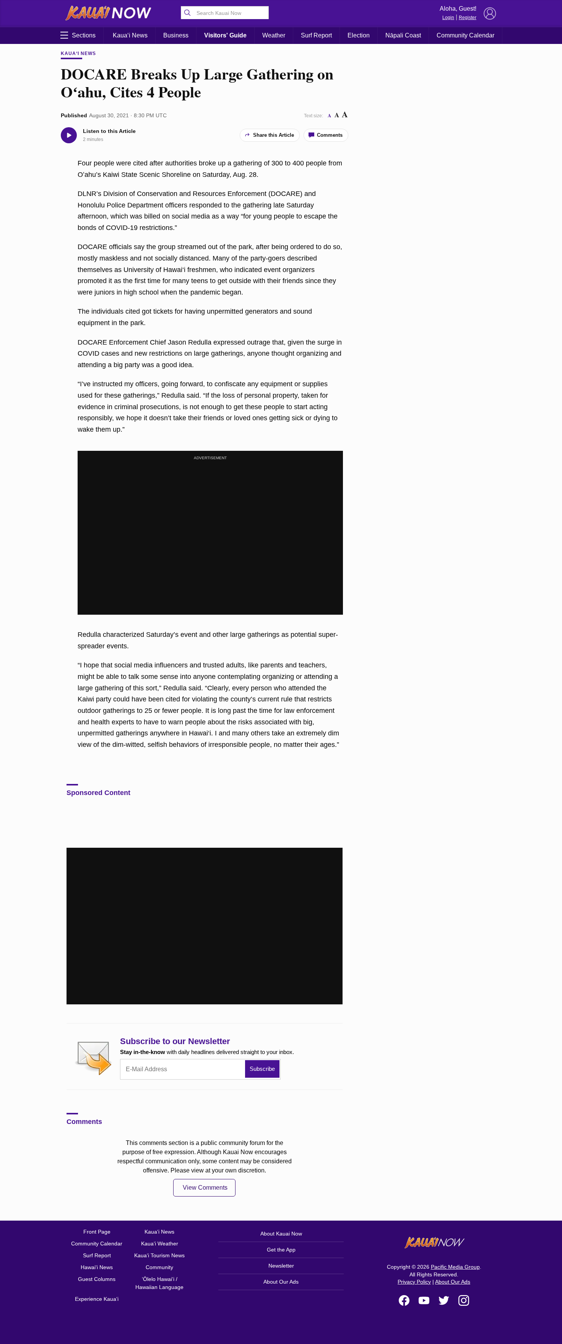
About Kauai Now (281, 1234)
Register (467, 17)
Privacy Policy (414, 1282)
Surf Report (316, 35)
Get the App (281, 1250)
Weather (273, 35)
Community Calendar (465, 35)
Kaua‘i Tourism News (159, 1255)
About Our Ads (281, 1282)
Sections (84, 35)
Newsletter (281, 1266)
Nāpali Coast (403, 35)
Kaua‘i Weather (159, 1243)
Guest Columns (96, 1279)
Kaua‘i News (130, 35)
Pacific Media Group (455, 1267)
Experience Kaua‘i (97, 1299)
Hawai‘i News (97, 1267)
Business (175, 35)
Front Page (96, 1232)
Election (359, 35)
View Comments (205, 1187)
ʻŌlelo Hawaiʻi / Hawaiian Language (159, 1283)
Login (448, 17)
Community (159, 1267)
